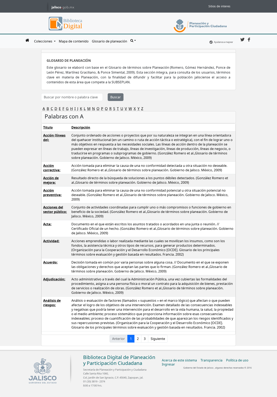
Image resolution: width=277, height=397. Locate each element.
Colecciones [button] (43, 41)
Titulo (48, 127)
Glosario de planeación (109, 41)
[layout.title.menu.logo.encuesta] (221, 41)
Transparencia (211, 360)
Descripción (80, 127)
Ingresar (168, 364)
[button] (133, 40)
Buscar (115, 97)
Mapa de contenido (74, 41)
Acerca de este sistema (179, 360)
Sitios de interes (219, 6)
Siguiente (158, 338)
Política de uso (237, 360)
